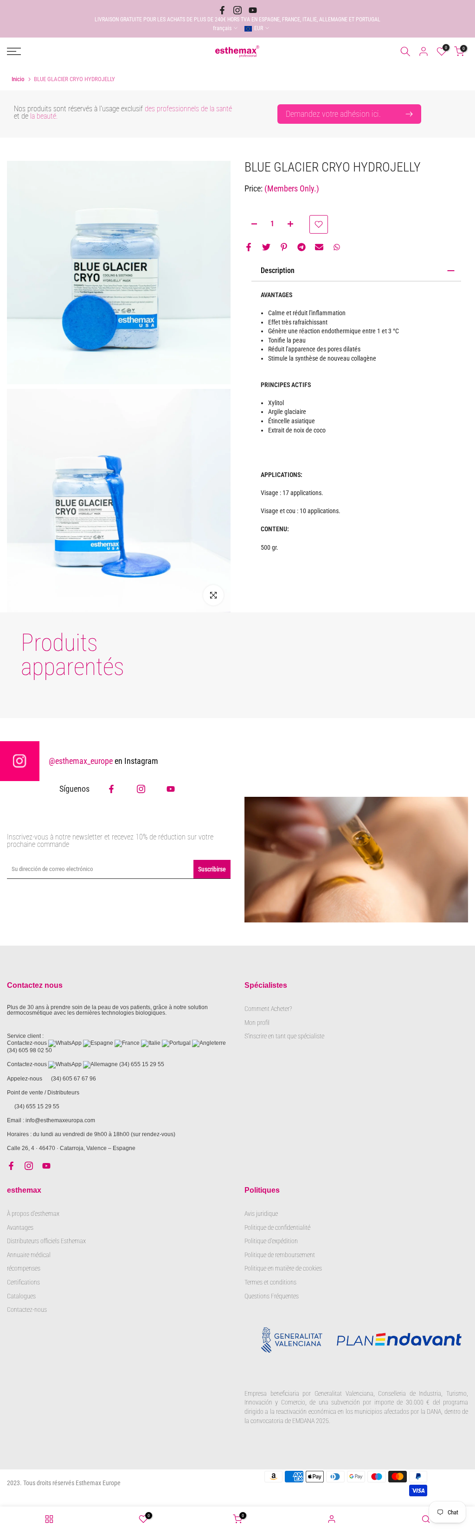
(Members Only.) (291, 188)
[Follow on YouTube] (171, 789)
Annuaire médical (29, 1255)
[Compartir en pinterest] (284, 247)
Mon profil (257, 1022)
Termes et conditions (270, 1282)
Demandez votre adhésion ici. (333, 114)
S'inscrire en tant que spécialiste (284, 1036)
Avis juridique (261, 1213)
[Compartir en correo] (319, 247)
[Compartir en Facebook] (248, 247)
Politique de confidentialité (277, 1227)
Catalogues (21, 1296)
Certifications (23, 1282)
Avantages (20, 1227)
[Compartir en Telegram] (301, 247)
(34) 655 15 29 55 (141, 1064)
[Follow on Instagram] (141, 789)
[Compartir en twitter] (266, 247)
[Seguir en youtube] (253, 10)
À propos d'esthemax (33, 1213)
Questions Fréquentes (271, 1296)
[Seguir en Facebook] (222, 10)
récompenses (23, 1268)
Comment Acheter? (268, 1008)
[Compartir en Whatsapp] (337, 247)
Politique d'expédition (271, 1241)
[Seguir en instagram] (237, 10)
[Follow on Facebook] (111, 789)
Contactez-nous (27, 1309)
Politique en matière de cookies (283, 1268)
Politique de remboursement (279, 1255)
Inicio (18, 79)
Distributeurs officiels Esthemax (46, 1241)
